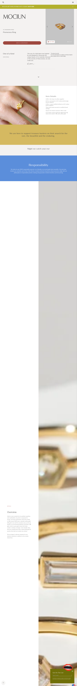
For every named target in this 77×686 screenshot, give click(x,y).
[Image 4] (70, 41)
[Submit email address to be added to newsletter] (71, 675)
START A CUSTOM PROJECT (22, 42)
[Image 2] (68, 41)
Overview (12, 512)
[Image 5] (71, 41)
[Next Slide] (72, 26)
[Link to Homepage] (22, 16)
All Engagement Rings (8, 29)
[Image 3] (69, 41)
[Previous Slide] (47, 26)
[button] (3, 2)
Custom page (63, 56)
